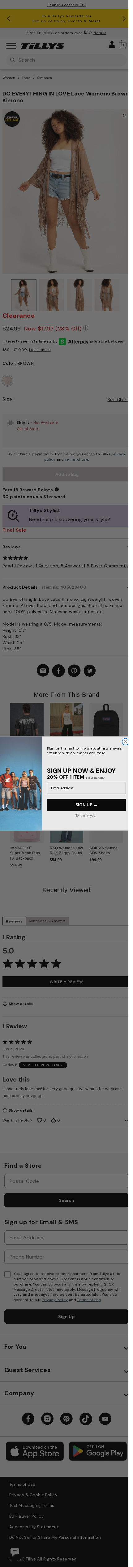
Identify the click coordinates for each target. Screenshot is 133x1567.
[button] (127, 732)
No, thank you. (85, 815)
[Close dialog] (125, 741)
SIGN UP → (86, 805)
